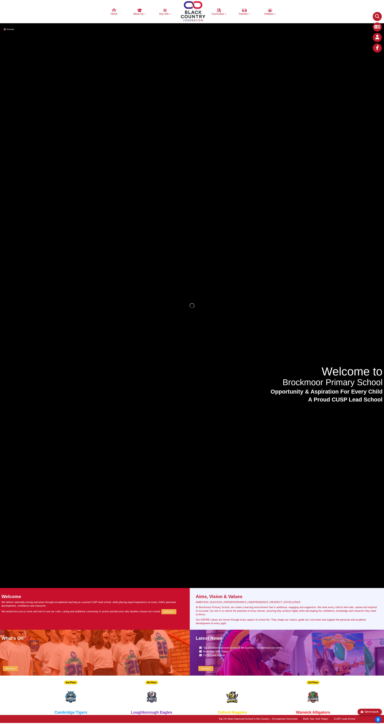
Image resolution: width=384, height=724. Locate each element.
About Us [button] (138, 13)
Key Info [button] (164, 13)
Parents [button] (243, 13)
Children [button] (269, 13)
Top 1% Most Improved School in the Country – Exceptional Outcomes (242, 647)
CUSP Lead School (214, 655)
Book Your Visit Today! (215, 651)
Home (114, 13)
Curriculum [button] (218, 13)
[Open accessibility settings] (378, 720)
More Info (169, 612)
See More (10, 668)
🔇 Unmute (8, 29)
